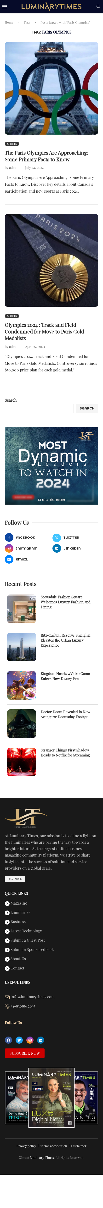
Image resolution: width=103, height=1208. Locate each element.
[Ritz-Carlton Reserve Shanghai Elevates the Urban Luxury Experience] (21, 647)
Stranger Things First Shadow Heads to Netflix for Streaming (65, 752)
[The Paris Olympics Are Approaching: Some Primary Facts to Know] (51, 88)
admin (13, 167)
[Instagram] (30, 1040)
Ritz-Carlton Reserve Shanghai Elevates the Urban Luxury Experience (65, 640)
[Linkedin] (40, 1040)
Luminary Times (42, 1157)
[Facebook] (8, 1040)
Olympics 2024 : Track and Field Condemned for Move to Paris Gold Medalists (44, 331)
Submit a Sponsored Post (32, 950)
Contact (17, 968)
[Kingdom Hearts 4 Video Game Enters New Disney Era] (21, 685)
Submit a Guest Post (27, 940)
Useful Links (17, 982)
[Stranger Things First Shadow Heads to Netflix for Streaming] (21, 762)
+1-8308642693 (22, 1006)
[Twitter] (19, 1040)
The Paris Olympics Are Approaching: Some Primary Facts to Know (46, 155)
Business (18, 922)
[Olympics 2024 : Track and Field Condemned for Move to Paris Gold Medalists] (51, 260)
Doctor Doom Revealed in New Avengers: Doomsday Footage (65, 714)
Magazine (18, 903)
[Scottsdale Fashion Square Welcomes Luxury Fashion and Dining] (21, 608)
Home (9, 22)
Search (11, 400)
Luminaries (20, 913)
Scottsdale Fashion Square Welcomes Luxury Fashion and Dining (66, 601)
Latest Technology (26, 931)
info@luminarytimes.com (32, 997)
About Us (18, 959)
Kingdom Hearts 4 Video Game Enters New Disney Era (65, 676)
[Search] (98, 7)
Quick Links (16, 893)
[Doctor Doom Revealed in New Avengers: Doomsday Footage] (21, 723)
